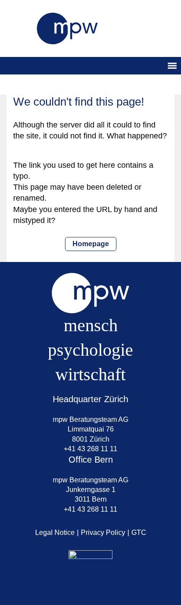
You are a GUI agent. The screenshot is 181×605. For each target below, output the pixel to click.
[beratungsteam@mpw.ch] (78, 521)
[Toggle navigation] (172, 65)
